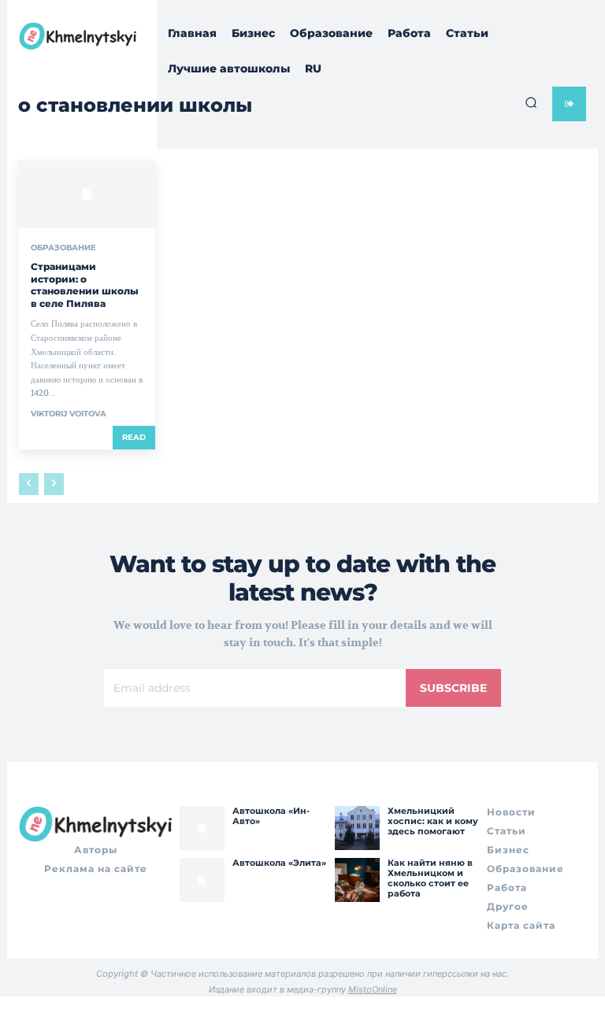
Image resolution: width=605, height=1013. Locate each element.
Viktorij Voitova (68, 414)
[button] (531, 102)
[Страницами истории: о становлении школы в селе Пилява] (87, 194)
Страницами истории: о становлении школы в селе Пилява (85, 285)
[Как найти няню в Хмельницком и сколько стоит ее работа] (357, 880)
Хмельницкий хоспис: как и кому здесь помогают (433, 821)
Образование (63, 248)
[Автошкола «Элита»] (202, 880)
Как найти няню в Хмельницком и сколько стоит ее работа (430, 878)
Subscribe (453, 688)
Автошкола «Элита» (279, 862)
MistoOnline (372, 989)
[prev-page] (29, 484)
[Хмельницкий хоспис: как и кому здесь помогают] (357, 828)
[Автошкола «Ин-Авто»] (202, 828)
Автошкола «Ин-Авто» (271, 815)
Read (134, 437)
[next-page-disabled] (54, 484)
